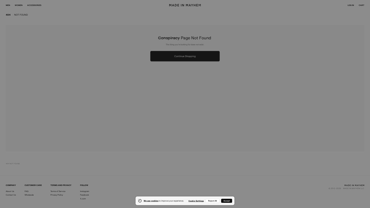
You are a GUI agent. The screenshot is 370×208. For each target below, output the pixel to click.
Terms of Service (57, 191)
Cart (361, 5)
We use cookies (151, 201)
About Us (10, 191)
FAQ (26, 191)
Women (19, 5)
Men (8, 5)
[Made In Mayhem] (185, 5)
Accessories (34, 5)
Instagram (84, 191)
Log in (351, 5)
